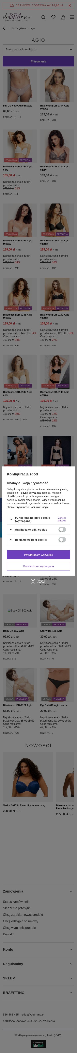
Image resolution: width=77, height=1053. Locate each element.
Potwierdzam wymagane (38, 566)
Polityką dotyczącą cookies (34, 492)
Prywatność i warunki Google (32, 507)
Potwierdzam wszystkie (38, 554)
